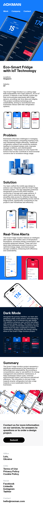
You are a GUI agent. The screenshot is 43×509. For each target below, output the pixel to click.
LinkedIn (8, 486)
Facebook (8, 483)
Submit (14, 440)
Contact (27, 11)
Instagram (9, 489)
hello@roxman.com (14, 501)
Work (5, 11)
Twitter (7, 491)
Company (16, 11)
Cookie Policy (11, 474)
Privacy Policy (11, 471)
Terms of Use (10, 468)
